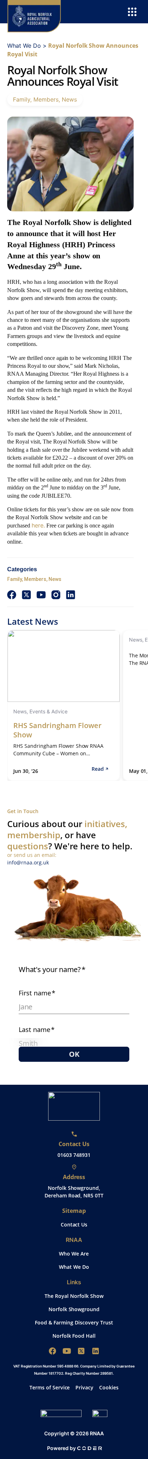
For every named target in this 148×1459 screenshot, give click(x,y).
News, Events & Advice (40, 711)
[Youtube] (67, 1351)
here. (38, 525)
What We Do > (27, 45)
